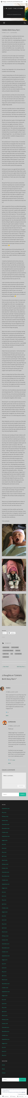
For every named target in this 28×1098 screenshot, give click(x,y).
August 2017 (4, 1043)
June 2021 (4, 896)
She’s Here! (5, 666)
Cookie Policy (23, 1092)
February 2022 (5, 864)
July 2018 (4, 999)
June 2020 (4, 920)
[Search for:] (14, 794)
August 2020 (4, 912)
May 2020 (4, 924)
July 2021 (4, 892)
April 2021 (4, 904)
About (3, 1069)
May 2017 (4, 1055)
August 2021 (4, 888)
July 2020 (4, 916)
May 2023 (4, 812)
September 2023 (5, 808)
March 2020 (4, 931)
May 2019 (4, 971)
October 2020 (5, 908)
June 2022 (4, 848)
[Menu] (4, 23)
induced (18, 650)
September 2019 (5, 955)
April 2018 (4, 1011)
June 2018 (4, 1003)
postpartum (18, 653)
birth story (6, 647)
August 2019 (4, 959)
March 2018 (4, 1015)
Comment (21, 786)
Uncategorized (8, 643)
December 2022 (5, 824)
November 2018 (5, 983)
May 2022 (4, 852)
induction (5, 653)
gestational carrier (8, 650)
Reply (7, 715)
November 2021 (5, 876)
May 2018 (4, 1007)
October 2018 (5, 987)
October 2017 (5, 1035)
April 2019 (4, 975)
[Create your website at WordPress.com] (14, 1)
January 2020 (5, 939)
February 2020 (5, 936)
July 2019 (4, 963)
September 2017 (5, 1039)
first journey (15, 647)
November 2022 (5, 828)
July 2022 (4, 844)
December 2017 (5, 1027)
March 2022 (4, 860)
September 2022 (5, 836)
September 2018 (5, 991)
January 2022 (5, 868)
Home (3, 1065)
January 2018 (5, 1023)
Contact (3, 1072)
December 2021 (5, 872)
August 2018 (4, 995)
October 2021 (5, 880)
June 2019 (4, 967)
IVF (12, 653)
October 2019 (5, 951)
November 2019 (5, 947)
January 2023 (5, 820)
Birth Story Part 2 (21, 666)
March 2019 (4, 979)
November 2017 (5, 1031)
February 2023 (5, 816)
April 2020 (4, 928)
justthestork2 (13, 32)
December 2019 (5, 943)
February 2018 (5, 1019)
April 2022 (4, 856)
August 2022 (4, 840)
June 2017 (4, 1051)
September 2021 (5, 884)
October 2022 (5, 832)
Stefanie (8, 688)
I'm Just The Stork (14, 8)
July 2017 (4, 1047)
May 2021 (4, 900)
